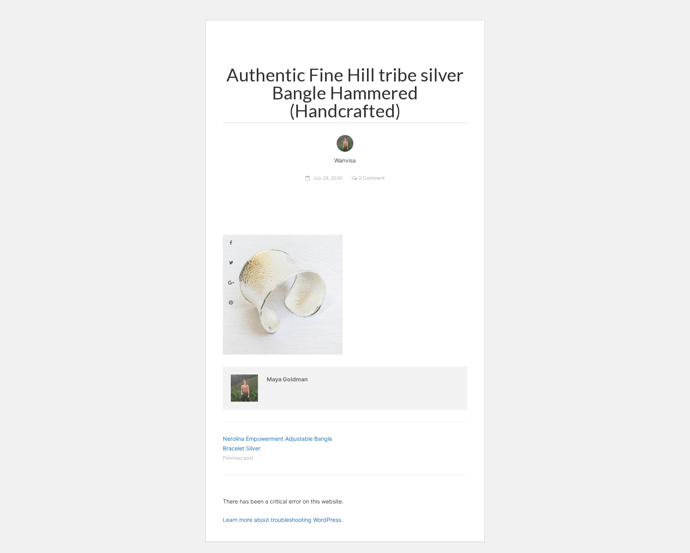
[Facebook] (231, 243)
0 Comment (372, 178)
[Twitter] (231, 263)
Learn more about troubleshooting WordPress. (283, 519)
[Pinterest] (231, 303)
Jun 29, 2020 (328, 178)
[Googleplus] (231, 283)
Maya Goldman (287, 379)
